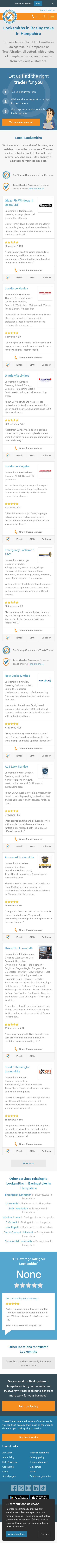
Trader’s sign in (47, 9)
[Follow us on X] (21, 1488)
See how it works (28, 1437)
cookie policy (39, 1523)
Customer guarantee (40, 1476)
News (5, 1471)
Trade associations (39, 1452)
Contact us (8, 1466)
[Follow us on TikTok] (43, 1488)
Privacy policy (37, 1457)
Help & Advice (10, 1462)
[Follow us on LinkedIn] (36, 1488)
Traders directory (39, 1462)
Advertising (8, 1457)
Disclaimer (35, 1466)
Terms (33, 1471)
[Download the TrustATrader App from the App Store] (39, 1498)
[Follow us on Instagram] (28, 1488)
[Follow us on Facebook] (14, 1488)
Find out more (36, 188)
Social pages (9, 1476)
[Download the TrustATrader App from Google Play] (18, 1498)
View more (28, 1163)
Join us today (28, 1406)
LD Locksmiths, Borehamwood (22, 1298)
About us (7, 1452)
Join (37, 3)
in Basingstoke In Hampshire (28, 1196)
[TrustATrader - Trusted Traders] (9, 14)
